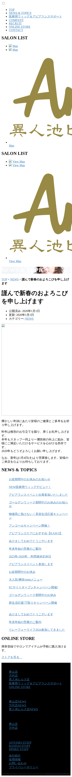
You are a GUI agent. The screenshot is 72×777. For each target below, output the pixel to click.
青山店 (13, 671)
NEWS (14, 279)
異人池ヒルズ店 (19, 679)
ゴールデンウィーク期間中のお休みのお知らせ (38, 504)
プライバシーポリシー (23, 767)
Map (15, 46)
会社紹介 (15, 755)
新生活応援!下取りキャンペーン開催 (33, 602)
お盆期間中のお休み (22, 571)
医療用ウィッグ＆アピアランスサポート (35, 16)
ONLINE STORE (19, 26)
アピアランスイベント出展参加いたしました (38, 494)
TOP (12, 9)
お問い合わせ (18, 763)
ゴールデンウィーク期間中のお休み (32, 595)
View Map (19, 161)
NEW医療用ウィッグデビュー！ (30, 487)
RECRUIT (15, 23)
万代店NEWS (17, 705)
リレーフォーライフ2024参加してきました (37, 629)
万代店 (13, 675)
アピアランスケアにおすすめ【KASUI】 (35, 533)
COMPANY (16, 20)
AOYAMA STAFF (20, 742)
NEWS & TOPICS (20, 13)
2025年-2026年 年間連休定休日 (30, 556)
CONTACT (16, 30)
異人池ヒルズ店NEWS (23, 709)
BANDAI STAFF (19, 745)
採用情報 (15, 759)
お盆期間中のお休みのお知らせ (29, 479)
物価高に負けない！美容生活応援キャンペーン (38, 515)
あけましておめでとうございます (31, 541)
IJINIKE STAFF (19, 749)
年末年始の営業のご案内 (25, 548)
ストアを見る (11, 657)
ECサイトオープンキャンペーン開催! (33, 587)
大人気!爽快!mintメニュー (25, 579)
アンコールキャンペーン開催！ (29, 525)
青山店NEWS (17, 701)
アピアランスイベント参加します (31, 564)
